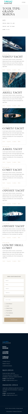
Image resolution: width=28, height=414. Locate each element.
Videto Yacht (13, 56)
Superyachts (9, 310)
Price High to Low (9, 23)
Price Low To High (9, 26)
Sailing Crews (9, 308)
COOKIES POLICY (6, 361)
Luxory (7, 306)
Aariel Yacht (12, 149)
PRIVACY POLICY (6, 363)
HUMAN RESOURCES (7, 365)
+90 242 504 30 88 (10, 378)
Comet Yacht (12, 169)
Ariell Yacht (12, 92)
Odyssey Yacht (13, 190)
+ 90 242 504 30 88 (10, 393)
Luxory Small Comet (13, 246)
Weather (8, 315)
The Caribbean (9, 313)
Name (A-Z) (6, 29)
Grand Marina (9, 303)
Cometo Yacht (13, 128)
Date (4, 20)
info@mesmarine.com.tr (11, 380)
